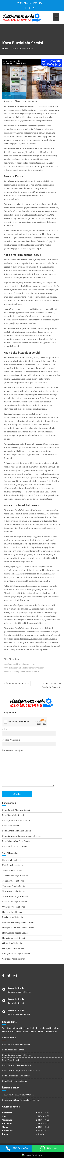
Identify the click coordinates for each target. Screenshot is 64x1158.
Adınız (5, 729)
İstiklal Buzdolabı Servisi (17, 683)
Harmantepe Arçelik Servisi (15, 932)
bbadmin (9, 101)
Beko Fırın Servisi (10, 825)
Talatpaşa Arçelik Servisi (13, 886)
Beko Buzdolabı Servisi (13, 815)
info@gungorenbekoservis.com (24, 1099)
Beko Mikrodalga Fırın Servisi (16, 841)
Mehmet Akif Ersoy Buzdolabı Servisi (51, 685)
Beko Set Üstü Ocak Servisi (14, 846)
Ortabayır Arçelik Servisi (13, 906)
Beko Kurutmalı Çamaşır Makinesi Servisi (21, 835)
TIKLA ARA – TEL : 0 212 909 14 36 (18, 1094)
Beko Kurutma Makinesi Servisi (16, 830)
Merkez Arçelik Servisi (12, 917)
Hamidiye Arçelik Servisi (13, 938)
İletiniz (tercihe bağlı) (12, 750)
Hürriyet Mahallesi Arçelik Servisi (18, 927)
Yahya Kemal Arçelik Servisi (15, 875)
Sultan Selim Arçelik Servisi (15, 896)
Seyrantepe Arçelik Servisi (14, 901)
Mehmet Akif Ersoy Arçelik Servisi (18, 922)
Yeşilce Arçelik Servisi (12, 870)
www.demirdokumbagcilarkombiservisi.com (24, 667)
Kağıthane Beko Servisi (13, 865)
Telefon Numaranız (11, 739)
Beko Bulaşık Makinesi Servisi (16, 809)
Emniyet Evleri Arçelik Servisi (16, 953)
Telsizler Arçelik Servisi (13, 880)
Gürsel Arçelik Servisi (12, 943)
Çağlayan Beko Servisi (12, 860)
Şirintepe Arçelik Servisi (13, 891)
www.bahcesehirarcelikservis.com (19, 664)
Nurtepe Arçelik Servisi (13, 912)
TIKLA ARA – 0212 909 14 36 (29, 3)
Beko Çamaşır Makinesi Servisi (16, 820)
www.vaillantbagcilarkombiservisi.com (21, 671)
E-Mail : (6, 1099)
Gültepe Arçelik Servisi (13, 948)
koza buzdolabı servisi (28, 101)
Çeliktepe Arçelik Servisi (13, 958)
